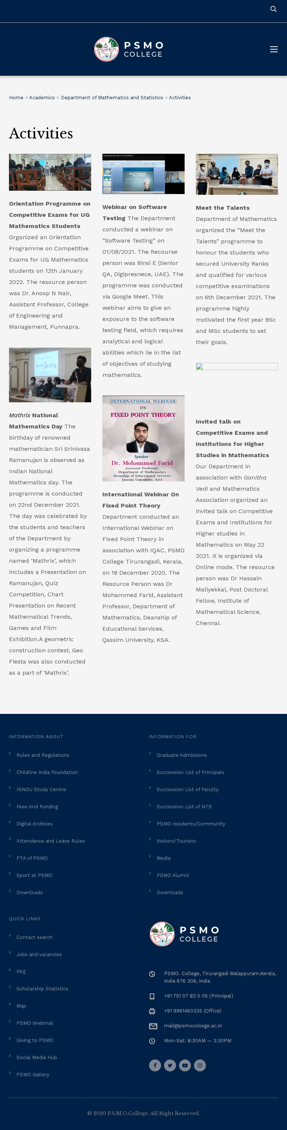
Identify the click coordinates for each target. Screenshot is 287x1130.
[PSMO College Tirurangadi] (132, 49)
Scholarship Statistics (42, 989)
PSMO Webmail (34, 1023)
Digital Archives (34, 824)
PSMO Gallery (32, 1074)
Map (21, 1006)
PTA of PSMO (32, 858)
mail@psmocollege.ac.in (193, 1025)
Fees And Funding (37, 806)
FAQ (21, 971)
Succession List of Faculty (188, 789)
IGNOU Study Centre (41, 789)
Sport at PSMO (34, 875)
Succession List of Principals (190, 772)
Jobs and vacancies (39, 954)
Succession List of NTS (184, 806)
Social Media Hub (36, 1057)
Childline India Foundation (47, 772)
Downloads (29, 892)
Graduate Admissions (182, 755)
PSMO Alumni (173, 875)
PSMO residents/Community (191, 824)
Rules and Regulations (43, 755)
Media (163, 858)
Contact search (34, 937)
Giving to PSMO (34, 1040)
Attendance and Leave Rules (50, 841)
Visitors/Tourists (176, 841)
